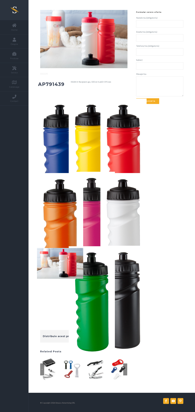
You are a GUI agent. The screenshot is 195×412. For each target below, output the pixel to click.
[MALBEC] (72, 375)
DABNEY (115, 374)
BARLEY (45, 374)
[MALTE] (95, 375)
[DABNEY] (118, 374)
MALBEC (68, 374)
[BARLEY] (49, 374)
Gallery (52, 374)
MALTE (92, 374)
